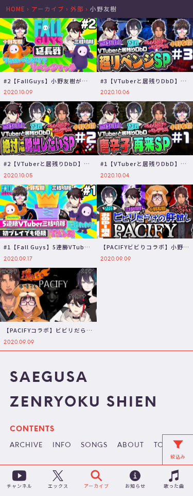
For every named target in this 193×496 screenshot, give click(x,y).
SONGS (94, 446)
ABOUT (130, 446)
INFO (62, 446)
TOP (161, 446)
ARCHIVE (26, 446)
